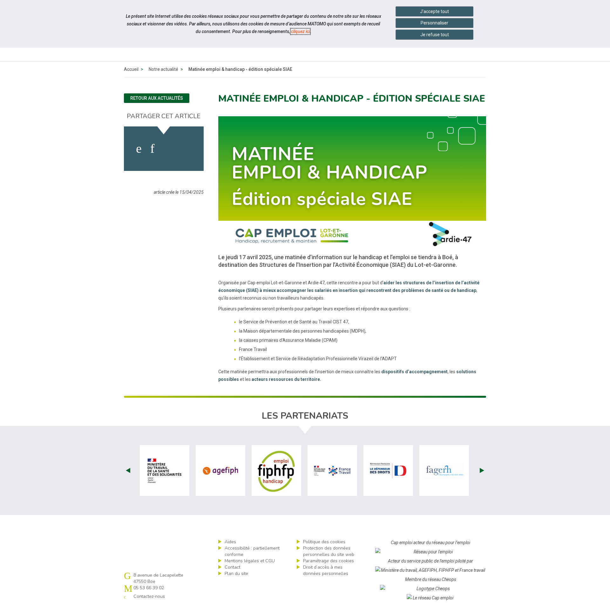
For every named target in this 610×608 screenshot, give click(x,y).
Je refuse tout (434, 34)
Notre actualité (163, 69)
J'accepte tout (434, 11)
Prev (128, 470)
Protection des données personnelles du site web (328, 551)
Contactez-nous (149, 596)
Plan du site (236, 574)
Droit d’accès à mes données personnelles (325, 570)
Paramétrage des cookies (328, 561)
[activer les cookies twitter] (168, 149)
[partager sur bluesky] (186, 149)
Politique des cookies (324, 542)
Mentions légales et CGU (250, 561)
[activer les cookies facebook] (139, 149)
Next (482, 470)
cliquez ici (300, 31)
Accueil (131, 69)
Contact (232, 567)
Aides (230, 542)
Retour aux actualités (156, 98)
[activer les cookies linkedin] (152, 149)
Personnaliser (434, 22)
